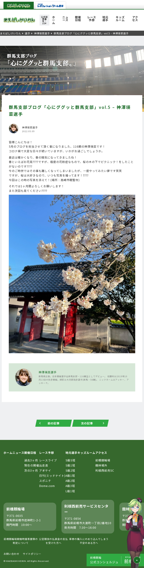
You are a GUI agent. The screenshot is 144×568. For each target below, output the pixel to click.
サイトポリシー (32, 553)
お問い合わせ (11, 553)
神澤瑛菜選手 (48, 372)
